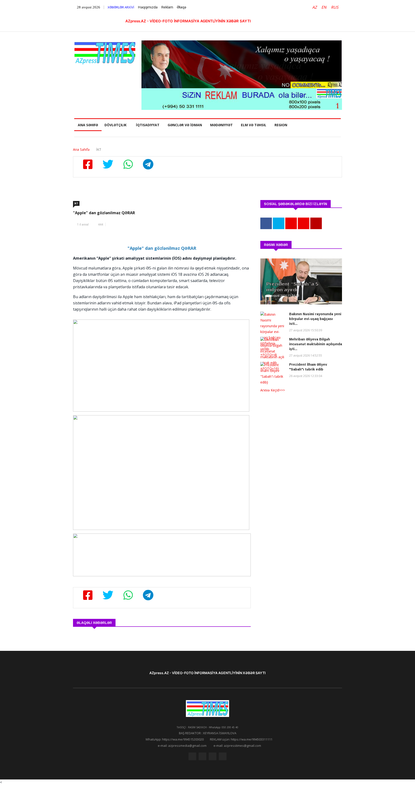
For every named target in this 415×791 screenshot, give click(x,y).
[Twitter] (202, 756)
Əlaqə (181, 7)
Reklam (167, 7)
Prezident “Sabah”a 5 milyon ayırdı (292, 286)
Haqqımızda (148, 7)
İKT (76, 203)
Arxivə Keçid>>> (272, 390)
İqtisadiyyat (147, 125)
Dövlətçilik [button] (115, 125)
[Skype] (212, 756)
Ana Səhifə (88, 125)
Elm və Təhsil (253, 125)
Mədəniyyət (221, 125)
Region (281, 125)
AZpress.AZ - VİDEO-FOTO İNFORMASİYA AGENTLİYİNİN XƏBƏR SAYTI (188, 21)
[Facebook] (192, 756)
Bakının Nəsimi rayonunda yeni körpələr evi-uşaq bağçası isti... (315, 319)
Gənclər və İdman (185, 125)
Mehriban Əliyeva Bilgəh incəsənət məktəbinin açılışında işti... (315, 344)
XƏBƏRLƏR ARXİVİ (121, 7)
